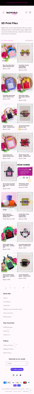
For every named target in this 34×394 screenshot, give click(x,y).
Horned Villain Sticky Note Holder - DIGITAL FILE (9, 276)
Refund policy (7, 316)
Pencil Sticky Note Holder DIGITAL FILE (8, 155)
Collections (6, 305)
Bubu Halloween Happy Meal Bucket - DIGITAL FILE (8, 215)
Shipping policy (26, 391)
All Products (6, 301)
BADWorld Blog (7, 327)
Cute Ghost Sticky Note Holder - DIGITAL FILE (25, 245)
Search (5, 298)
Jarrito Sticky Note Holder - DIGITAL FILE (24, 275)
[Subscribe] (26, 363)
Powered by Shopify (19, 388)
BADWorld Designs (10, 388)
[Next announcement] (31, 3)
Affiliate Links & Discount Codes (12, 309)
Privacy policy (8, 391)
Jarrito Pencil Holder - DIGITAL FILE (24, 126)
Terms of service (17, 391)
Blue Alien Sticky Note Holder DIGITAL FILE (8, 66)
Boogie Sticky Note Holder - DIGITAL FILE (8, 126)
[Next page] (28, 288)
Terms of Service (8, 313)
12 (23, 287)
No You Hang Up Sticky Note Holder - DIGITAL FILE (9, 185)
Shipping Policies (8, 349)
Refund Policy (7, 353)
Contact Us (6, 334)
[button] (3, 12)
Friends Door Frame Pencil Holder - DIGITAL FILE (24, 215)
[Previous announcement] (3, 3)
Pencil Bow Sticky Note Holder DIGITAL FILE (9, 96)
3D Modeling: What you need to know (24, 184)
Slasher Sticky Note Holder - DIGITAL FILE (24, 155)
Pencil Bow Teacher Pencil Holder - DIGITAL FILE (24, 66)
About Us (6, 331)
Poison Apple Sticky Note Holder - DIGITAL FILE (9, 246)
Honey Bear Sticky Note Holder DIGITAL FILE (24, 97)
